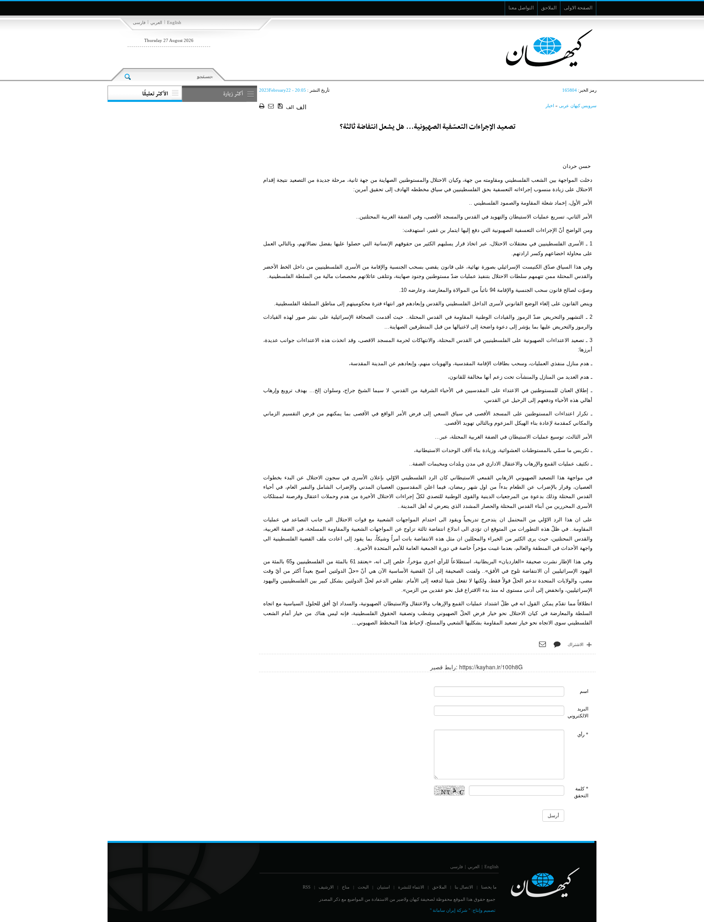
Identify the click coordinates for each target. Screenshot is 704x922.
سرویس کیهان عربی (577, 105)
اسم (584, 691)
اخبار (550, 105)
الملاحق (439, 887)
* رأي (582, 734)
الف (290, 107)
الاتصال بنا (464, 887)
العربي (156, 22)
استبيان (383, 887)
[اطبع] (262, 106)
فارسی (139, 22)
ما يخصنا (489, 887)
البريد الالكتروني (578, 712)
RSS (306, 887)
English (174, 22)
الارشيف (326, 887)
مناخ (346, 887)
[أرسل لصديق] (272, 106)
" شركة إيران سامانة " (450, 910)
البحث (363, 887)
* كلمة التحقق (581, 792)
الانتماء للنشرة (411, 887)
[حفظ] (281, 106)
